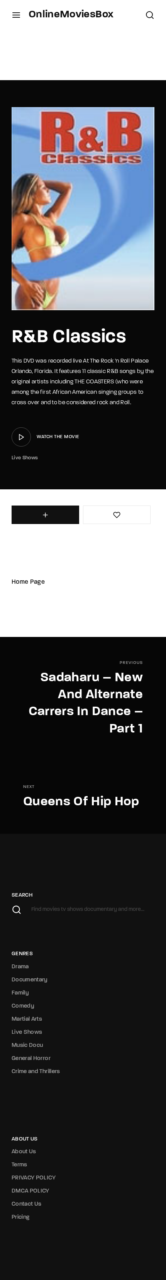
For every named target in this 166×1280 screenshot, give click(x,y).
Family (20, 993)
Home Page (28, 582)
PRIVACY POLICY (34, 1178)
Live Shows (25, 457)
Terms (19, 1165)
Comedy (23, 1006)
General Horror (31, 1059)
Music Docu (27, 1045)
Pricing (20, 1217)
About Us (24, 1152)
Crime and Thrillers (36, 1072)
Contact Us (27, 1204)
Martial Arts (27, 1019)
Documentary (30, 980)
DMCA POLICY (30, 1191)
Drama (20, 967)
